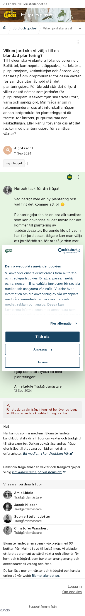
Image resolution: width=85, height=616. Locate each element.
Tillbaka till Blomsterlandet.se (26, 4)
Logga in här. (59, 413)
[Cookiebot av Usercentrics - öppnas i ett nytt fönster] (61, 251)
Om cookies (72, 592)
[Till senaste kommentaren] (80, 28)
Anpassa (40, 349)
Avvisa (42, 362)
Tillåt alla (42, 336)
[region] (42, 103)
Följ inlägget (14, 163)
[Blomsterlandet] (5, 27)
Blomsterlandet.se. (46, 576)
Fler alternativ (61, 323)
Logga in (75, 586)
